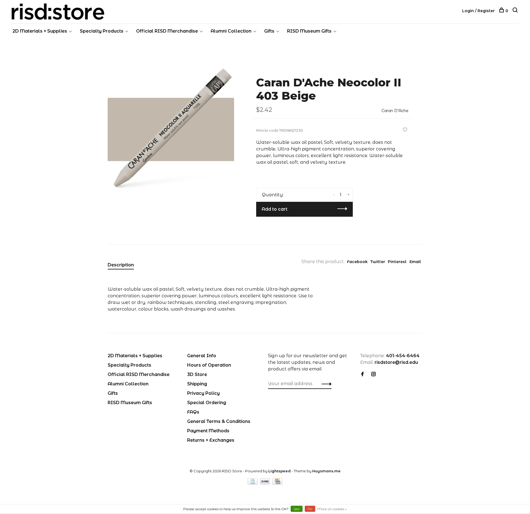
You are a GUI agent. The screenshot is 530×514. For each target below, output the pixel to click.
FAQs (193, 412)
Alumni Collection (231, 31)
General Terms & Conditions (218, 421)
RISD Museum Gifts (309, 31)
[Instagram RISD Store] (373, 374)
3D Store (197, 374)
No (310, 509)
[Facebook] (362, 374)
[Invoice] (253, 483)
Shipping (197, 383)
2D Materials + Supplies (39, 31)
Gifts (269, 31)
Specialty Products (101, 31)
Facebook (357, 261)
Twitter (377, 261)
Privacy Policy (203, 393)
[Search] (516, 10)
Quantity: (273, 194)
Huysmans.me (326, 471)
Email (415, 261)
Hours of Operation (209, 365)
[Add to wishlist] (405, 130)
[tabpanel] (171, 129)
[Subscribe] (325, 384)
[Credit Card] (277, 483)
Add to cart (274, 209)
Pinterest (397, 261)
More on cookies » (332, 509)
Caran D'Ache (395, 110)
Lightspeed (279, 471)
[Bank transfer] (265, 483)
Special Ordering (206, 402)
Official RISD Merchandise (167, 31)
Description (121, 264)
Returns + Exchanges (210, 440)
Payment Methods (208, 430)
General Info (201, 355)
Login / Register (478, 10)
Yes (297, 509)
